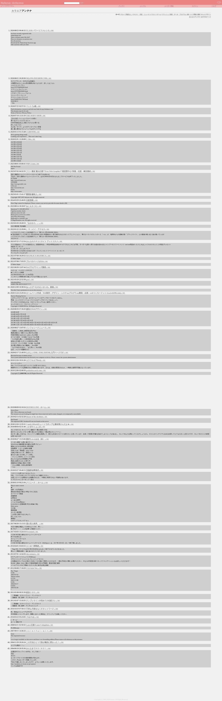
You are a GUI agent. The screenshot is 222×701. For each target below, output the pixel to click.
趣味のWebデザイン (34, 309)
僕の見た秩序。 (32, 524)
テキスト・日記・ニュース (141, 14)
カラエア (17, 10)
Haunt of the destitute (34, 417)
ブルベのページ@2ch (35, 261)
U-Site (28, 139)
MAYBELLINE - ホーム (36, 407)
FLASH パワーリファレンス (37, 30)
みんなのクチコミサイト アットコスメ (42, 241)
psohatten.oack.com (34, 370)
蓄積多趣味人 (31, 194)
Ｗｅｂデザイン (206, 14)
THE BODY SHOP (33, 116)
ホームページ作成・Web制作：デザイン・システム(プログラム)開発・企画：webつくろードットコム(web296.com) (73, 293)
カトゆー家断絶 (32, 546)
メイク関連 (193, 14)
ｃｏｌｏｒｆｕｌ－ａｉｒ (37, 631)
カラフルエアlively (33, 360)
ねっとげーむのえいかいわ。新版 (40, 287)
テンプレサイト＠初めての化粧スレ (41, 601)
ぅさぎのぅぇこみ (33, 427)
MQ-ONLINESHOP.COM (36, 78)
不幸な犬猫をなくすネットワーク (40, 609)
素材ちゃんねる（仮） (35, 439)
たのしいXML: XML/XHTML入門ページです (45, 353)
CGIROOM (30, 132)
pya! (28, 280)
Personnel (30, 532)
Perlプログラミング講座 (36, 267)
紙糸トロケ (30, 592)
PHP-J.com (30, 164)
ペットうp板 (31, 106)
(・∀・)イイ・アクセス (35, 229)
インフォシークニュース (36, 328)
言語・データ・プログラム (178, 14)
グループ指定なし (126, 14)
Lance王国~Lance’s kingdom (37, 625)
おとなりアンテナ (194, 17)
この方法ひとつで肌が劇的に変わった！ (42, 642)
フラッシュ (165, 14)
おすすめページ (206, 17)
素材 (198, 14)
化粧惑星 (30, 200)
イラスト (153, 14)
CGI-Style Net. (32, 568)
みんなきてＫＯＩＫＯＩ (36, 648)
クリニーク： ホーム (35, 483)
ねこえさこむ (31, 206)
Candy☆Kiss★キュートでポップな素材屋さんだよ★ (47, 424)
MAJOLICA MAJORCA (36, 256)
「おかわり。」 (32, 223)
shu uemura (30, 554)
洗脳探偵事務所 (32, 470)
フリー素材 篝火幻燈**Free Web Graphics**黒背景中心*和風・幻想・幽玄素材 (58, 171)
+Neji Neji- (30, 617)
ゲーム (159, 14)
